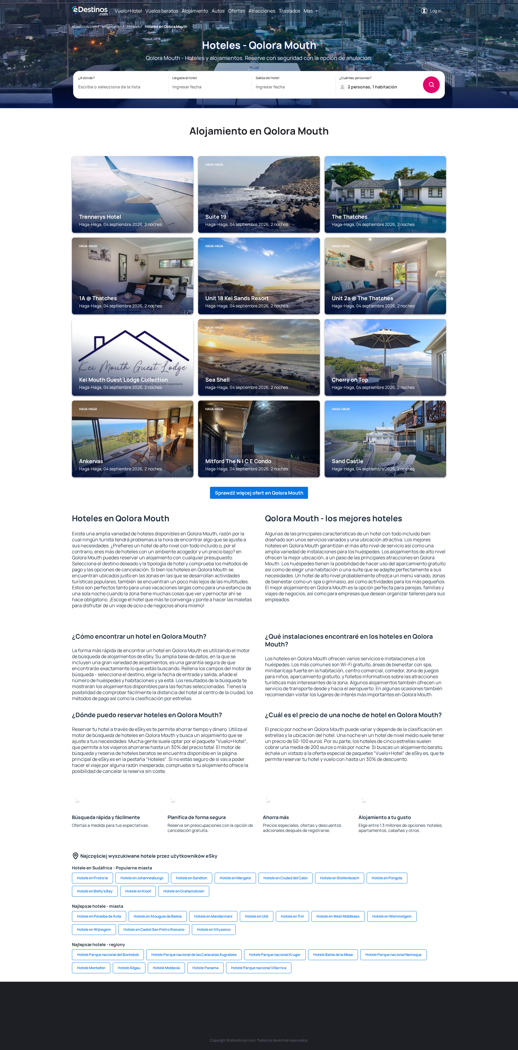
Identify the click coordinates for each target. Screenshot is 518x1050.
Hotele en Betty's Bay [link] (95, 891)
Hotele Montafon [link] (91, 967)
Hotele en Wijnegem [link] (94, 929)
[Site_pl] (160, 1000)
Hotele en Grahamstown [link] (183, 891)
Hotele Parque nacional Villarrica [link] (258, 967)
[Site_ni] (357, 1000)
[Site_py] (411, 1000)
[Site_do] (303, 1000)
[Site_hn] (393, 1000)
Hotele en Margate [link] (235, 877)
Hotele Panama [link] (205, 967)
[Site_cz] (214, 1000)
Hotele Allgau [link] (129, 967)
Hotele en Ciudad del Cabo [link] (285, 877)
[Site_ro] (124, 1000)
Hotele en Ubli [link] (256, 916)
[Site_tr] (196, 1000)
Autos (218, 10)
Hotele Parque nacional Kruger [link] (275, 954)
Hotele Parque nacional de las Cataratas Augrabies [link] (194, 954)
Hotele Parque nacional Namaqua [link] (393, 954)
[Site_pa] (321, 1000)
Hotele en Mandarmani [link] (213, 916)
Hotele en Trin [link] (292, 916)
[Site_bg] (142, 1000)
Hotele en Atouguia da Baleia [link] (158, 916)
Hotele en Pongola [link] (387, 877)
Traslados (289, 10)
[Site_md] (232, 1000)
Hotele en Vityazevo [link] (214, 929)
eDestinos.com (84, 26)
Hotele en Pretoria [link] (92, 877)
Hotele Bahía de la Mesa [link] (333, 954)
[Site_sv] (339, 1000)
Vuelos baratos (161, 10)
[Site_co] (285, 1000)
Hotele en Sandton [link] (191, 877)
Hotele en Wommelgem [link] (392, 916)
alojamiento (112, 26)
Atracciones (262, 10)
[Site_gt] (375, 1000)
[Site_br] (106, 1000)
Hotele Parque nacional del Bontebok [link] (108, 954)
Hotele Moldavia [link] (166, 967)
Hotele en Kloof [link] (138, 891)
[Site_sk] (250, 1000)
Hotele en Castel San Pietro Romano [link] (154, 929)
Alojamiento (195, 10)
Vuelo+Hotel (128, 10)
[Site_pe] (178, 1000)
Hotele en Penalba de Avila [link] (99, 916)
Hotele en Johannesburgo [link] (142, 877)
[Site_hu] (267, 1000)
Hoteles (133, 26)
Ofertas (236, 10)
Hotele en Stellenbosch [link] (339, 877)
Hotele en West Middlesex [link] (338, 916)
